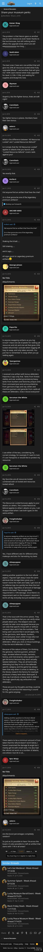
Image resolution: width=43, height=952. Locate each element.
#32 (38, 407)
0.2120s (33, 948)
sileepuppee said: (10, 714)
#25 (38, 135)
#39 (38, 768)
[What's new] (35, 3)
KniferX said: (8, 224)
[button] (41, 950)
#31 (38, 370)
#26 (38, 169)
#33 (38, 475)
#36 (38, 571)
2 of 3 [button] (21, 851)
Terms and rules (6, 944)
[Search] (40, 3)
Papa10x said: (9, 532)
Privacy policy (18, 944)
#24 (38, 114)
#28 (38, 220)
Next (28, 851)
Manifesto (6, 16)
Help (26, 944)
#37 (38, 613)
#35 (38, 528)
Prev (14, 851)
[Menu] (3, 4)
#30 (38, 336)
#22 (38, 61)
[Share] (34, 32)
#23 (38, 93)
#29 (38, 274)
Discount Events (23, 873)
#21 (38, 32)
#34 (38, 499)
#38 (38, 709)
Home (32, 944)
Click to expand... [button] (22, 734)
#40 (38, 830)
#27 (38, 188)
